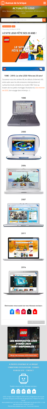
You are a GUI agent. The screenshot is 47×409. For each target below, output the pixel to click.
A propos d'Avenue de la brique (23, 364)
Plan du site (18, 370)
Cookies (35, 367)
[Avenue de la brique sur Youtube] (35, 312)
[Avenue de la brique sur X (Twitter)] (28, 390)
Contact (30, 370)
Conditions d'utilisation (19, 367)
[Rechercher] (44, 20)
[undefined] (23, 69)
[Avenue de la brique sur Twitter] (29, 312)
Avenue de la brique (13, 3)
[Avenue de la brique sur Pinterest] (23, 312)
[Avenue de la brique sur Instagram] (18, 312)
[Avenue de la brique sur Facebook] (12, 312)
